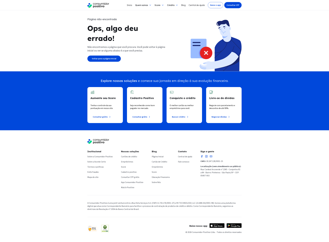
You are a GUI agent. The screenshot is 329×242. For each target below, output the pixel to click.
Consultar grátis (100, 116)
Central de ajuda (197, 5)
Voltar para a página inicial (104, 58)
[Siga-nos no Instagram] (206, 156)
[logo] (98, 5)
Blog (183, 5)
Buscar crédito (178, 116)
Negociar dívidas (219, 116)
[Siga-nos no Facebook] (201, 156)
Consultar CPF (233, 5)
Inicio (129, 5)
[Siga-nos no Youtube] (211, 156)
